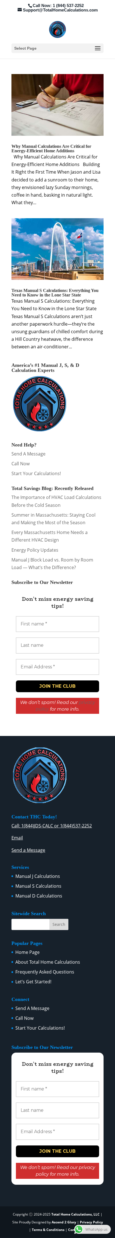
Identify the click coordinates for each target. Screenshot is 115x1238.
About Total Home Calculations (47, 962)
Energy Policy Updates (34, 550)
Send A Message (28, 454)
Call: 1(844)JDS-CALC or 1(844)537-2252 (51, 826)
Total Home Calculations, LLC (75, 1214)
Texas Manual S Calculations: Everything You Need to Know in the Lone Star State (55, 292)
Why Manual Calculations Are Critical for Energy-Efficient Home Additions (51, 148)
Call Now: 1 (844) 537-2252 (58, 5)
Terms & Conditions (48, 1229)
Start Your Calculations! (36, 473)
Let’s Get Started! (33, 982)
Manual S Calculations (38, 886)
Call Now (20, 464)
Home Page (27, 952)
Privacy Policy (91, 1222)
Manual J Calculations (37, 876)
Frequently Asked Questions (44, 972)
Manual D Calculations (38, 896)
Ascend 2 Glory (64, 1222)
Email (17, 838)
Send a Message (28, 850)
